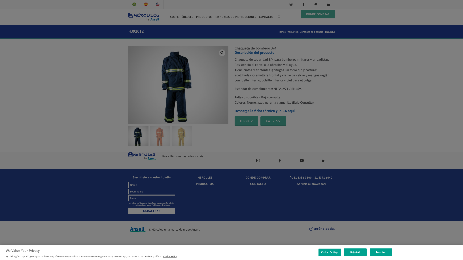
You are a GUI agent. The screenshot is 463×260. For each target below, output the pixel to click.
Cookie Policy (170, 256)
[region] (231, 252)
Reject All (355, 252)
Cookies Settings (329, 252)
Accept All (381, 252)
